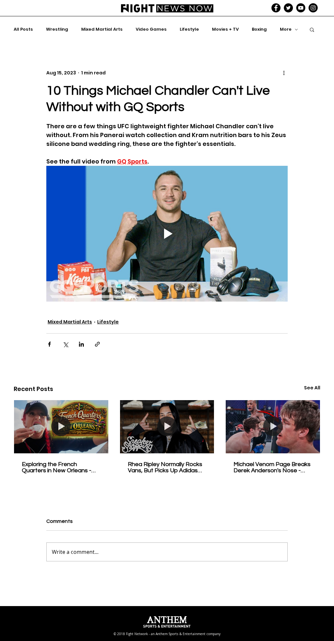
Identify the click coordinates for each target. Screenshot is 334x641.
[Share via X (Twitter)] (65, 344)
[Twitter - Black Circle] (288, 7)
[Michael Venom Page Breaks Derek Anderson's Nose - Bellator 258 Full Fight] (273, 426)
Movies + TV (225, 29)
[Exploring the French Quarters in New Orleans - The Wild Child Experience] (61, 426)
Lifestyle (189, 29)
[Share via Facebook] (49, 344)
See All (312, 387)
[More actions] (284, 73)
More (286, 29)
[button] (312, 29)
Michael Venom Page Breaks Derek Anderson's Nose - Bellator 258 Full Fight (272, 467)
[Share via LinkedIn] (81, 344)
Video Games (151, 29)
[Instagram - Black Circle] (313, 7)
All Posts (23, 29)
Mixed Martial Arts (102, 29)
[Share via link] (97, 344)
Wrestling (57, 29)
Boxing (259, 29)
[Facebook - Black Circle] (276, 7)
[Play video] (167, 234)
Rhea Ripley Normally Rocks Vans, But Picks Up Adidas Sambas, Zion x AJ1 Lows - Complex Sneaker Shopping (165, 467)
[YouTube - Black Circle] (300, 7)
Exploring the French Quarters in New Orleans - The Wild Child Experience (56, 467)
